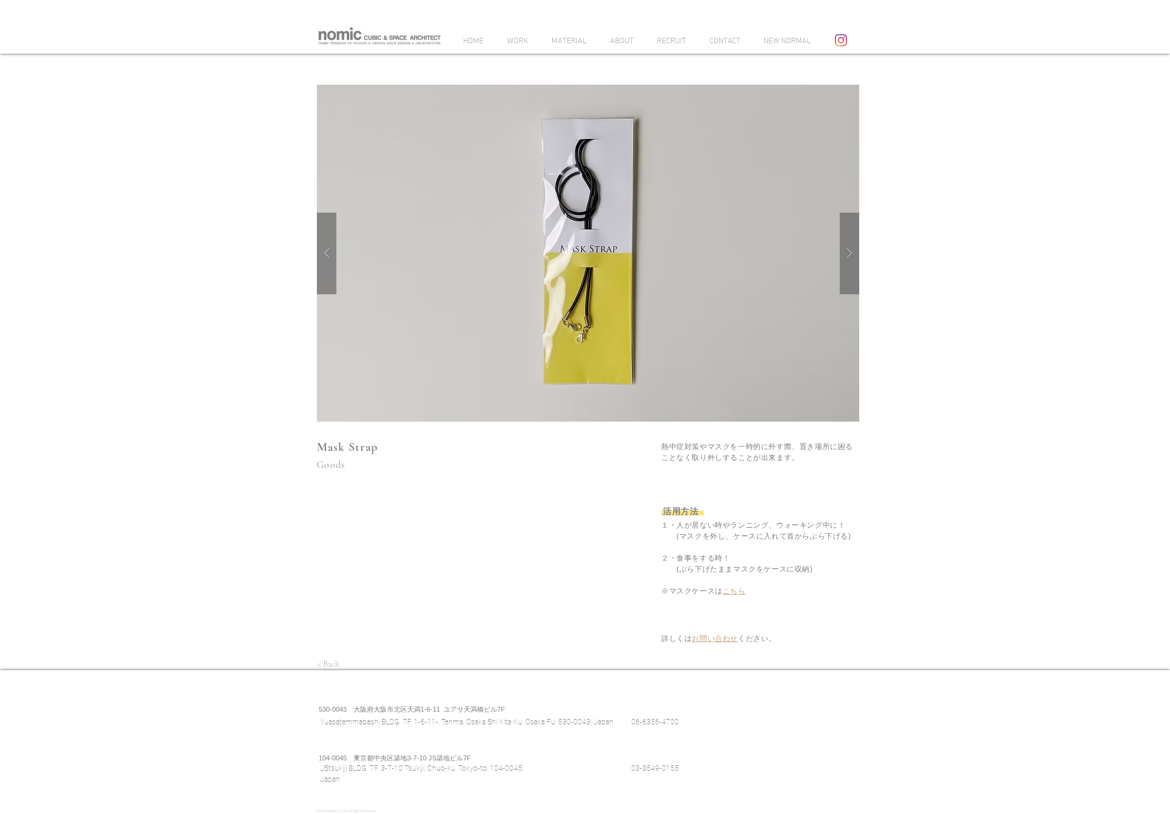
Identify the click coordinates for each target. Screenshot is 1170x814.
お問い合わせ (715, 638)
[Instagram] (841, 40)
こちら (734, 591)
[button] (588, 253)
